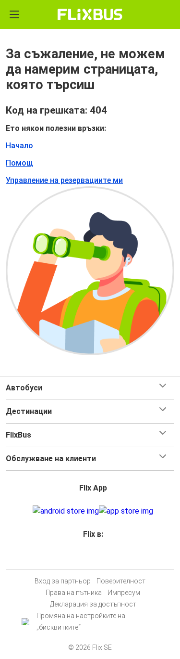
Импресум (124, 592)
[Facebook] (85, 557)
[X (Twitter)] (97, 557)
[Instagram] (88, 557)
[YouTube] (91, 557)
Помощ (19, 163)
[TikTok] (100, 557)
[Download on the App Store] (126, 511)
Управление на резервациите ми (64, 180)
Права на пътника (74, 592)
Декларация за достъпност (93, 604)
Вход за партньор (63, 581)
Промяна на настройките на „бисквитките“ (80, 621)
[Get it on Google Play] (66, 511)
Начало (19, 145)
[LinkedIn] (94, 557)
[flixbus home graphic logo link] (90, 14)
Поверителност (120, 581)
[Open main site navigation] (14, 14)
